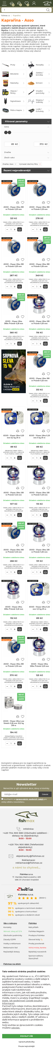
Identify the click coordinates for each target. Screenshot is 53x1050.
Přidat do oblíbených (22, 202)
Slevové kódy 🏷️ (36, 940)
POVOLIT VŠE (26, 1036)
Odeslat (45, 794)
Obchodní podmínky (12, 935)
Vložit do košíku (19, 229)
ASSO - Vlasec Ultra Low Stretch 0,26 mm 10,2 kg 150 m (13, 723)
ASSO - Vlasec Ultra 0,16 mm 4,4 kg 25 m (39, 608)
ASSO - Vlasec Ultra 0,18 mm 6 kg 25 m (39, 437)
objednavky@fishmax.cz (30, 856)
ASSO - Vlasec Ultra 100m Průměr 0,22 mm (13, 608)
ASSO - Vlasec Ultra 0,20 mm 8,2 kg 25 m (13, 437)
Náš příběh (33, 927)
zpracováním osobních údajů (29, 799)
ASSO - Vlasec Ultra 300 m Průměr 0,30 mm (14, 665)
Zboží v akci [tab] (9, 158)
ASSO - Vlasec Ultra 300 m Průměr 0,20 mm (14, 265)
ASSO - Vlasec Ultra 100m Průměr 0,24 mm (39, 665)
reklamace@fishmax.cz (28, 863)
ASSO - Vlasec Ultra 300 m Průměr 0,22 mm (39, 379)
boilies (20, 33)
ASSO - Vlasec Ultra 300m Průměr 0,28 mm (13, 322)
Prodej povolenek (36, 944)
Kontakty (7, 927)
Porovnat (20, 5)
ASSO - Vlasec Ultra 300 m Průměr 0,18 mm (39, 208)
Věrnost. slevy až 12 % (12, 931)
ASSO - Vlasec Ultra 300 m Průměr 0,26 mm (39, 265)
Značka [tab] (7, 152)
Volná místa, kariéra (37, 948)
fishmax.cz (47, 3)
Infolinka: (28, 829)
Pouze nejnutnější (26, 1046)
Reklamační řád (10, 948)
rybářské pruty (8, 33)
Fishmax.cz (29, 40)
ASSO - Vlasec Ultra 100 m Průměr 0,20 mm (39, 322)
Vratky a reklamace (12, 944)
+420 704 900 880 (13, 833)
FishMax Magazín (36, 931)
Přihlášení (34, 3)
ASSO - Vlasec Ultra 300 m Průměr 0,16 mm (14, 551)
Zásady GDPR (9, 940)
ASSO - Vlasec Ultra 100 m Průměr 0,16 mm (14, 494)
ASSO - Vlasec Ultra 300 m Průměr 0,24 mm (14, 208)
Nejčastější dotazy (11, 952)
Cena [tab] (6, 127)
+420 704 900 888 (18, 845)
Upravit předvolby (27, 1042)
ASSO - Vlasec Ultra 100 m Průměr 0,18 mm (39, 494)
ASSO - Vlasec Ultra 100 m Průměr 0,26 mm (39, 551)
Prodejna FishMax (37, 935)
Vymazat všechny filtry (28, 164)
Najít (48, 9)
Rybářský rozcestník (37, 952)
